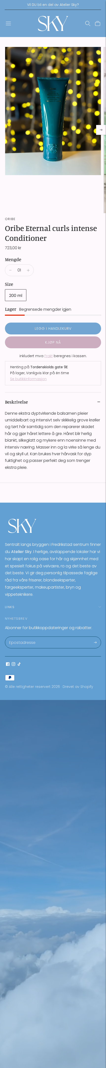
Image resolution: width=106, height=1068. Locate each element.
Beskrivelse (16, 402)
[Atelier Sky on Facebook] (8, 664)
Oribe (10, 219)
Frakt (48, 355)
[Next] (101, 130)
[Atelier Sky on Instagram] (13, 664)
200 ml (15, 295)
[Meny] (8, 23)
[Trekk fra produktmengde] (10, 270)
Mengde (13, 259)
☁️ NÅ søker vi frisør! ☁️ (53, 4)
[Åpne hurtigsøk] (87, 23)
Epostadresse (22, 637)
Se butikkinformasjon (28, 378)
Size (9, 284)
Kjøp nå (53, 342)
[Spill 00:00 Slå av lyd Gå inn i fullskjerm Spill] (53, 130)
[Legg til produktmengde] (28, 270)
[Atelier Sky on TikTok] (19, 664)
